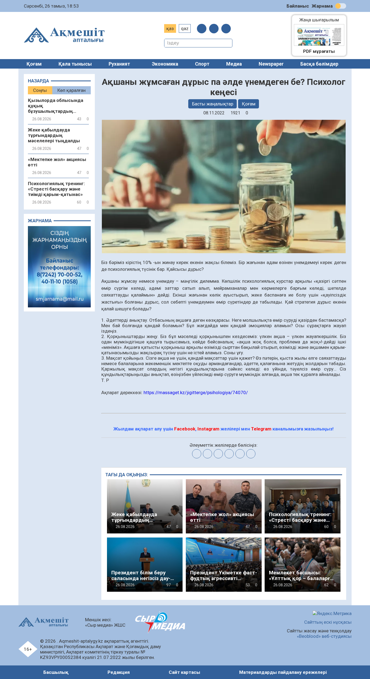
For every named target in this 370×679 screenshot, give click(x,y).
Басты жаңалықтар (212, 104)
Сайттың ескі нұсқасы (328, 622)
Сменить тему (340, 6)
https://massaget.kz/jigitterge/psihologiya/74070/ (196, 392)
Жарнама (322, 6)
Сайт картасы (184, 672)
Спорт (202, 64)
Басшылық (56, 672)
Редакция (119, 672)
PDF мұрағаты (319, 51)
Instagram (208, 429)
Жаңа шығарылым (321, 19)
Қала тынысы (75, 64)
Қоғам (34, 64)
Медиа (234, 64)
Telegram (261, 429)
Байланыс (298, 6)
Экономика (165, 64)
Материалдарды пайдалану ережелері (283, 672)
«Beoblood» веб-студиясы (324, 636)
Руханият (119, 64)
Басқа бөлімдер (319, 64)
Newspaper (271, 64)
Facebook (184, 429)
